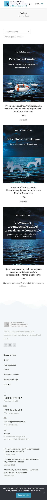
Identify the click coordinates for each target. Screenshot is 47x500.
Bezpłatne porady (11, 374)
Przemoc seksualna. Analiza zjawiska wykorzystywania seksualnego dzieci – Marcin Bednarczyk (23, 108)
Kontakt (7, 384)
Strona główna (10, 355)
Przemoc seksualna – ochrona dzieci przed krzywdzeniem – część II (21, 450)
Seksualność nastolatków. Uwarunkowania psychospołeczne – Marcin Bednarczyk (23, 190)
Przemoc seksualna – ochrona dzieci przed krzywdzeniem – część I (21, 460)
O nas (6, 360)
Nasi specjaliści (10, 365)
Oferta (6, 370)
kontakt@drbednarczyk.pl (14, 421)
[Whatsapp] (14, 345)
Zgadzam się (23, 495)
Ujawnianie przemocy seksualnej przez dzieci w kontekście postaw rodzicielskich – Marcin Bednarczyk (23, 272)
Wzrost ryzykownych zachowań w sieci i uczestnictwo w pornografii (21, 471)
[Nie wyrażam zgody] (44, 493)
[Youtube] (10, 345)
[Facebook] (5, 345)
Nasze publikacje (11, 379)
